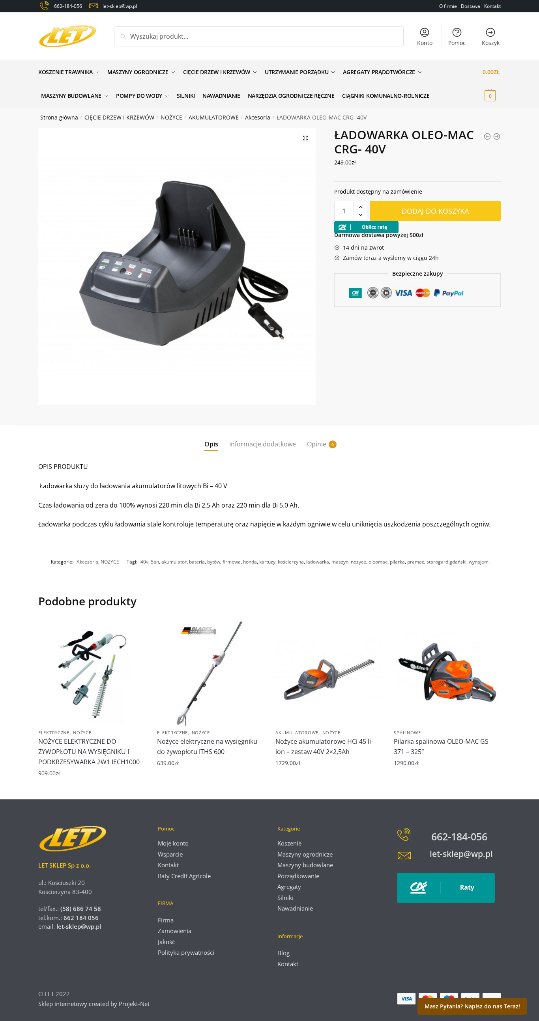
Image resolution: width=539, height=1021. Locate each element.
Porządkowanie (298, 876)
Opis (211, 444)
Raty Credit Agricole (184, 876)
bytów (213, 561)
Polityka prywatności (186, 952)
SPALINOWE (407, 732)
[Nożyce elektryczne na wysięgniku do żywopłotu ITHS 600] (210, 672)
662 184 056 (81, 918)
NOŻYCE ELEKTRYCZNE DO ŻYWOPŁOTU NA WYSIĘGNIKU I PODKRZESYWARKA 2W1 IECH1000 (89, 751)
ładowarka (317, 561)
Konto (424, 43)
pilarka (397, 561)
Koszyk (491, 43)
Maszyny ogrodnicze (305, 854)
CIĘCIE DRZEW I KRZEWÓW (119, 117)
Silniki (285, 898)
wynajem (478, 561)
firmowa (232, 561)
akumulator (174, 561)
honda (250, 561)
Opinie (316, 444)
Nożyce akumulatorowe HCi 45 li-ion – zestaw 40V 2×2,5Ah (324, 746)
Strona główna (59, 117)
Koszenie (289, 843)
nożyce (358, 561)
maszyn (339, 561)
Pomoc (457, 43)
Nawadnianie (295, 908)
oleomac (378, 561)
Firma (166, 920)
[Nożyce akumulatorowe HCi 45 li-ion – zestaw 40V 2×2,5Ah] (328, 672)
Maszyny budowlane (305, 865)
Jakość (166, 942)
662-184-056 (459, 836)
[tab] (211, 438)
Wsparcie (170, 854)
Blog (283, 953)
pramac (415, 561)
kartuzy (267, 561)
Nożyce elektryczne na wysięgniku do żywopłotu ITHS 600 (207, 746)
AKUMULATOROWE (214, 117)
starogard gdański (446, 561)
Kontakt (492, 6)
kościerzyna (291, 561)
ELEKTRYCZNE (53, 732)
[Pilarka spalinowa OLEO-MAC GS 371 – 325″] (447, 672)
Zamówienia (174, 931)
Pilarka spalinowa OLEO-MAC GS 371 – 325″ (441, 746)
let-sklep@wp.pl (78, 926)
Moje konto (173, 843)
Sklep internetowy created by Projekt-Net (94, 1004)
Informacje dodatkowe (262, 444)
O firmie (448, 6)
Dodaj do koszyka (435, 211)
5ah (155, 561)
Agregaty (289, 886)
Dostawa (470, 6)
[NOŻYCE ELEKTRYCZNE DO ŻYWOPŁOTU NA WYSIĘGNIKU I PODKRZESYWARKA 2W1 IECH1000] (91, 672)
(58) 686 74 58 (80, 909)
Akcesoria (257, 117)
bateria (197, 561)
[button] (305, 138)
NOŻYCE (171, 117)
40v (144, 561)
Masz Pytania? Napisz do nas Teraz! (472, 1006)
